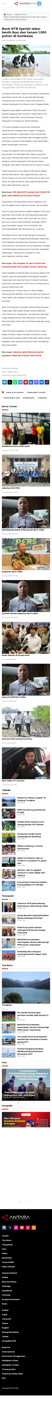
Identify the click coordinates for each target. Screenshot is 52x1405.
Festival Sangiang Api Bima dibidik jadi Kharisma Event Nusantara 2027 (30, 1051)
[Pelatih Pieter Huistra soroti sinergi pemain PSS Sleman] (8, 825)
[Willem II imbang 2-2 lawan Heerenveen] (8, 849)
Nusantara (7, 1258)
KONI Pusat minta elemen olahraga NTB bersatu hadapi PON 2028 (31, 930)
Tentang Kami (8, 1369)
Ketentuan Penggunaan (13, 1356)
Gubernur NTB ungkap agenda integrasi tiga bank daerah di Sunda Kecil (24, 653)
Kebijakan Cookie (10, 1365)
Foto (4, 1062)
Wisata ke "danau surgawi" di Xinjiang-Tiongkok (21, 1003)
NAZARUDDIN (29, 398)
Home (9, 14)
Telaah (5, 1336)
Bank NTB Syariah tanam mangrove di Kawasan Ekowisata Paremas (21, 737)
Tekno (5, 1323)
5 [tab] (33, 1102)
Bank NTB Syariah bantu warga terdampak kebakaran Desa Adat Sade (24, 444)
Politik (5, 1277)
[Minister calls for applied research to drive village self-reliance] (8, 874)
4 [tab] (30, 1102)
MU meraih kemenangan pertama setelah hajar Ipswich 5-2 (33, 1015)
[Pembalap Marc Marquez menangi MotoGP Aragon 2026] (8, 955)
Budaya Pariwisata (11, 1299)
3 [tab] (26, 1102)
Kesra (4, 1304)
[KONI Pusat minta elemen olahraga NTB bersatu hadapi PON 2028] (8, 931)
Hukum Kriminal (9, 1273)
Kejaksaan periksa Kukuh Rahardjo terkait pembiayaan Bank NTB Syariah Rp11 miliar (23, 528)
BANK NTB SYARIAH (15, 392)
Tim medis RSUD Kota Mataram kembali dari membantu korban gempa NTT (32, 1039)
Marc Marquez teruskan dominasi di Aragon (25, 1194)
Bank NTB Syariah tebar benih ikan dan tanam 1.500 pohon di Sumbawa (25, 18)
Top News (7, 965)
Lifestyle (6, 1295)
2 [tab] (22, 1102)
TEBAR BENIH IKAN (11, 398)
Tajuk (4, 1314)
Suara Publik (8, 1262)
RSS (4, 1378)
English (5, 1328)
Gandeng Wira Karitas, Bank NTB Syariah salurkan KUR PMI (22, 486)
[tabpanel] (26, 1085)
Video (4, 1253)
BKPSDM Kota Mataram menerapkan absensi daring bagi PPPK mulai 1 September (33, 942)
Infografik (7, 1106)
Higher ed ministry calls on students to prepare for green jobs (32, 860)
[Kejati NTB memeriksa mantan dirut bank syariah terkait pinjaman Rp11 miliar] (26, 596)
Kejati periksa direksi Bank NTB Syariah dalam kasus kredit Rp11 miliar (25, 695)
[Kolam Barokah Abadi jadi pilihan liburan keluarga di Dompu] (8, 919)
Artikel (5, 1310)
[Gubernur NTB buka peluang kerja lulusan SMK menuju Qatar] (8, 907)
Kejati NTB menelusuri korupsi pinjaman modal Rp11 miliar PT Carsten (26, 779)
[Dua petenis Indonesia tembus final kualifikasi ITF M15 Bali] (8, 886)
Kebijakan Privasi (10, 1360)
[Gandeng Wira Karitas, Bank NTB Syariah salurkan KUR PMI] (26, 470)
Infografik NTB (9, 1341)
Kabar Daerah (8, 1267)
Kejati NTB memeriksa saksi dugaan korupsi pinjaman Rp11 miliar (24, 570)
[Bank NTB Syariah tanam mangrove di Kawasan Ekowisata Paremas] (26, 721)
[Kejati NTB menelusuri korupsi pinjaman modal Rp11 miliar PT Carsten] (26, 763)
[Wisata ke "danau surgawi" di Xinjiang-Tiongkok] (8, 801)
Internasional (8, 1352)
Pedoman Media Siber (12, 1374)
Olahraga (6, 1286)
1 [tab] (18, 1102)
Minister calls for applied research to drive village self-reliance (31, 873)
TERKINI (6, 790)
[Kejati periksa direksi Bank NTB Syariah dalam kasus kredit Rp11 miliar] (26, 679)
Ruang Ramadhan (10, 1332)
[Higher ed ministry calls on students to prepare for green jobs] (8, 861)
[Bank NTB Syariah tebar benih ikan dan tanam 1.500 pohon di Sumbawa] (26, 987)
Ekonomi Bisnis (9, 1282)
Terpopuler (8, 896)
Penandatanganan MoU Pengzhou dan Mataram (19, 1094)
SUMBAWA (42, 398)
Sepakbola (7, 1290)
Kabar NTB (20, 14)
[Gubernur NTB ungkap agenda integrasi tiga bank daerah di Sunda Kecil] (26, 637)
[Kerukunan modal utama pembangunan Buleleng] (8, 837)
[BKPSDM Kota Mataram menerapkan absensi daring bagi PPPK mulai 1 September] (8, 943)
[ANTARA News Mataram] (28, 3)
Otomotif (6, 1319)
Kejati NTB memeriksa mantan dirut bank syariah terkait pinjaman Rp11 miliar (23, 612)
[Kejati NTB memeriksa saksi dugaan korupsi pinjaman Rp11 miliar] (26, 554)
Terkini (5, 1236)
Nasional (6, 1347)
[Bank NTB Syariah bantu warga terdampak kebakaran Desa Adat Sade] (26, 428)
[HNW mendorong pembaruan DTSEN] (8, 813)
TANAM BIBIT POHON (36, 392)
